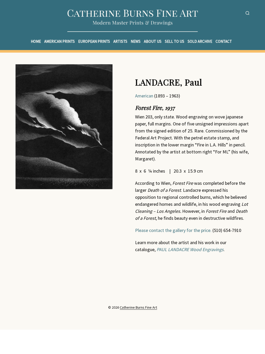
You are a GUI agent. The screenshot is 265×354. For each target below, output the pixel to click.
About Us (152, 41)
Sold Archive (200, 41)
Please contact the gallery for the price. (173, 230)
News (136, 41)
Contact (224, 41)
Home (36, 41)
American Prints (59, 41)
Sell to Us (174, 41)
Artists (120, 41)
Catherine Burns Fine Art (138, 308)
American (144, 96)
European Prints (94, 41)
